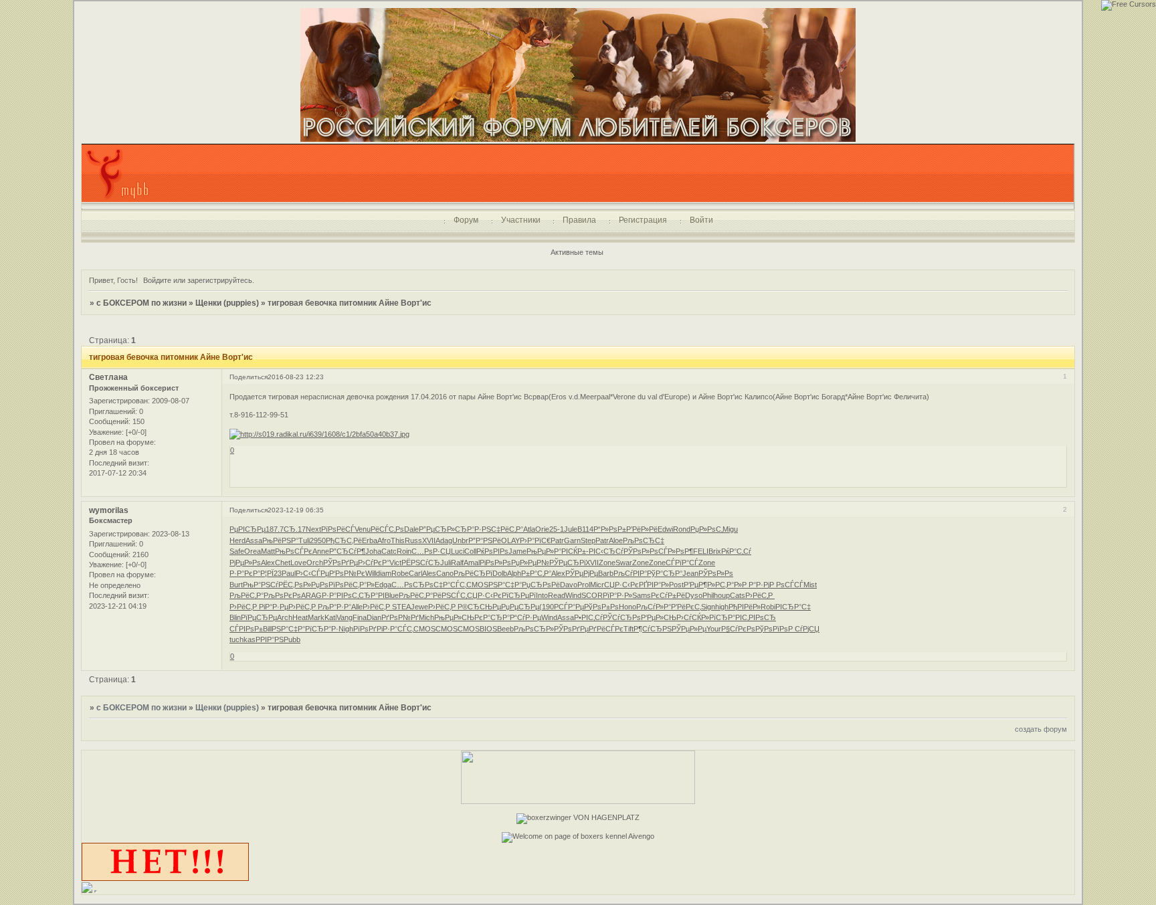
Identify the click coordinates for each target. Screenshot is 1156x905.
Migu (730, 529)
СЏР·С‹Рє (621, 585)
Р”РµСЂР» (437, 529)
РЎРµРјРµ (581, 573)
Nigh (346, 629)
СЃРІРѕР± (246, 629)
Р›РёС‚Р (760, 595)
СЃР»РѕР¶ (675, 551)
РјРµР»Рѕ (245, 563)
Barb (605, 573)
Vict (395, 563)
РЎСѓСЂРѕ (622, 617)
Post (676, 585)
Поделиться (248, 377)
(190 (546, 607)
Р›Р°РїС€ (535, 540)
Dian (374, 617)
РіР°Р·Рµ (273, 607)
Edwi (665, 529)
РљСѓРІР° (630, 573)
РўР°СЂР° (664, 573)
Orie (542, 529)
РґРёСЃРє (606, 629)
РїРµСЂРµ (259, 617)
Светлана (108, 377)
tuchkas (242, 639)
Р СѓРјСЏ (804, 629)
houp (722, 595)
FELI (700, 551)
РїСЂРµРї (519, 595)
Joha (373, 551)
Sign (708, 607)
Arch (284, 617)
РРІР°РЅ (270, 639)
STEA (401, 607)
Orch (314, 563)
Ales (429, 573)
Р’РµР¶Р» (699, 585)
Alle (357, 607)
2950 (318, 540)
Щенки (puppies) (227, 303)
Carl (415, 573)
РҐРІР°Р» (654, 585)
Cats (737, 595)
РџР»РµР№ (530, 563)
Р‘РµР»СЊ (658, 617)
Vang (344, 617)
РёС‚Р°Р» (359, 585)
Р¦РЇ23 (271, 573)
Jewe (419, 607)
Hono (627, 607)
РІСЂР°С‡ (793, 607)
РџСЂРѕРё (541, 585)
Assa (254, 540)
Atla (529, 529)
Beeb (505, 629)
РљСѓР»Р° (653, 607)
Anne (320, 551)
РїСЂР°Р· (322, 629)
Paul (289, 573)
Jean (690, 573)
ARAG (311, 595)
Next (313, 529)
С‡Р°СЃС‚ (450, 585)
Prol (583, 585)
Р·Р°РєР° (244, 573)
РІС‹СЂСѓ (606, 551)
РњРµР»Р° (543, 551)
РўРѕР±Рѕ (601, 607)
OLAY (510, 540)
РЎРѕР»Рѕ (640, 551)
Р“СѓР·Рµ (525, 617)
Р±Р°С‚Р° (536, 573)
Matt (268, 551)
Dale (411, 529)
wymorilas (108, 510)
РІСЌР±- (575, 551)
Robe (400, 573)
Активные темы (577, 252)
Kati (330, 617)
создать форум (1041, 729)
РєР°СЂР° (492, 617)
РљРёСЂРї (473, 573)
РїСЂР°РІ (725, 617)
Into (542, 595)
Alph (514, 573)
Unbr (460, 540)
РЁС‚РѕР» (294, 585)
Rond (681, 529)
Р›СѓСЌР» (692, 617)
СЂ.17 (295, 529)
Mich (426, 617)
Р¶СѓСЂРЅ (653, 629)
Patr (557, 540)
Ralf (457, 563)
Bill (267, 629)
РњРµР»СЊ (454, 617)
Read (556, 595)
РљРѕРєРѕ (282, 595)
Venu (363, 529)
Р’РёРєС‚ (686, 607)
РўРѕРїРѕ (771, 629)
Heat (300, 617)
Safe (236, 551)
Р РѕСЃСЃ (786, 585)
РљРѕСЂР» (534, 629)
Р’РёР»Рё (642, 529)
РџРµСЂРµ (520, 607)
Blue (392, 595)
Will (370, 573)
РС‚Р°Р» (728, 585)
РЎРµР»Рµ (689, 629)
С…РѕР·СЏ (431, 551)
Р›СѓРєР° (373, 563)
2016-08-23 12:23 (296, 377)
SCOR (592, 595)
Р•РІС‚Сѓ (588, 617)
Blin (235, 617)
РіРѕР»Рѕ (495, 563)
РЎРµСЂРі (567, 563)
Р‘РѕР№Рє (347, 573)
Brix (714, 551)
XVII (429, 540)
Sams (641, 595)
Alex (268, 563)
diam (383, 573)
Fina (360, 617)
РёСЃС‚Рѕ (387, 529)
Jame (517, 551)
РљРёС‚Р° (246, 595)
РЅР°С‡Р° (505, 585)
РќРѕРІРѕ (492, 551)
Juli (445, 563)
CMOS (477, 585)
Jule (570, 529)
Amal (472, 563)
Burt (236, 585)
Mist (810, 585)
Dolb (499, 573)
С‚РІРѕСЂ (759, 617)
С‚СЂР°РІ (368, 595)
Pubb (292, 639)
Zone (607, 563)
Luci (457, 551)
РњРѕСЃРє (293, 551)
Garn (572, 540)
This (398, 540)
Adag (444, 540)
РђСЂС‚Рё (344, 540)
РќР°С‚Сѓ (736, 551)
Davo (568, 585)
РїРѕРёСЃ (338, 529)
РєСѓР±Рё (668, 595)
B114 (585, 529)
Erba (369, 540)
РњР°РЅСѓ (260, 585)
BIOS (488, 629)
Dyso (693, 595)
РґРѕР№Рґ (400, 617)
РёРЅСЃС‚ (450, 595)
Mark (316, 617)
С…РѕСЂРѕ (412, 585)
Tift (628, 629)
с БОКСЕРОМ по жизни (141, 303)
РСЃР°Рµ (569, 607)
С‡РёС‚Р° (507, 529)
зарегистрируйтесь (219, 280)
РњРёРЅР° (280, 540)
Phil (708, 595)
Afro (384, 540)
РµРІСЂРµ (247, 529)
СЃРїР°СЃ (682, 563)
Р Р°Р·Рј (755, 585)
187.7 (275, 529)
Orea (252, 551)
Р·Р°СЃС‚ (398, 629)
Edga (383, 585)
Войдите (157, 280)
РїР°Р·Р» (617, 595)
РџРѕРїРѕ (327, 585)
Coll (470, 551)
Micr (597, 585)
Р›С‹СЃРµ (312, 573)
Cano (445, 573)
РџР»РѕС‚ (706, 529)
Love (298, 563)
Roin (404, 551)
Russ (413, 540)
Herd (237, 540)
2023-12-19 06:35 (296, 510)
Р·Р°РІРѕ (337, 595)
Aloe (616, 540)
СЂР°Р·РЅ (473, 529)
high (722, 607)
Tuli (304, 540)
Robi (768, 607)
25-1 (556, 529)
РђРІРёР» (745, 607)
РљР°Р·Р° (334, 607)
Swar (623, 563)
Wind (573, 595)
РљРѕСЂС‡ (643, 540)
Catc (389, 551)
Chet (282, 563)
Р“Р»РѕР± (609, 529)
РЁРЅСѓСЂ (420, 563)
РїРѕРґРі (368, 629)
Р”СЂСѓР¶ (347, 551)
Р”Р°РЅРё (484, 540)
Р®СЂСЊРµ (479, 607)
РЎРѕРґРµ (340, 563)
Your (713, 629)
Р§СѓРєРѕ (738, 629)
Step (588, 540)
